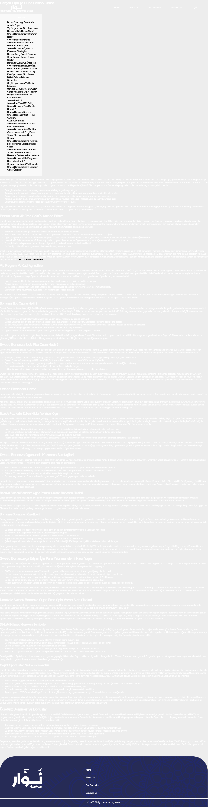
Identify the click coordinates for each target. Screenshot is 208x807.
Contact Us (176, 7)
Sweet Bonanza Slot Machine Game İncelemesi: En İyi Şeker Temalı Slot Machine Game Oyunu (21, 133)
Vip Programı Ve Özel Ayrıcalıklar (22, 28)
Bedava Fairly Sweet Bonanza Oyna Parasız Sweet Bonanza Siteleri (21, 57)
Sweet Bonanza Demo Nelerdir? (22, 141)
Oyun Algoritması (15, 120)
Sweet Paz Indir (14, 100)
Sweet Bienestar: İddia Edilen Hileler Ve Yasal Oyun (21, 44)
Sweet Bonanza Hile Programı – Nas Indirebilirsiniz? (22, 160)
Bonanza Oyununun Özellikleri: (21, 62)
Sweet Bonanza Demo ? (19, 112)
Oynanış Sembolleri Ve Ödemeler (23, 164)
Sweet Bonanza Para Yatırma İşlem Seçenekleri (21, 125)
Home (117, 7)
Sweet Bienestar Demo (18, 39)
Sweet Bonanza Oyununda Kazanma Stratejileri (20, 50)
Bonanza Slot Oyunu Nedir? (20, 31)
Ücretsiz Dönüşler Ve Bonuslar (22, 88)
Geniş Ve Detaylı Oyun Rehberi (22, 91)
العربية (194, 7)
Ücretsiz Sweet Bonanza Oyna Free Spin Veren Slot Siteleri (22, 73)
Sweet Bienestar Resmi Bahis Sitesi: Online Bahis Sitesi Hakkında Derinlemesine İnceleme (23, 152)
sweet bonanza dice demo (30, 259)
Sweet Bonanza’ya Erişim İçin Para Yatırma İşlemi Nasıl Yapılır (22, 67)
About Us (133, 7)
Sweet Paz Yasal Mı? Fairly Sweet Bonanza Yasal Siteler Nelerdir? (21, 106)
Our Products (154, 7)
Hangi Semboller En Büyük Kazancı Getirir (19, 96)
